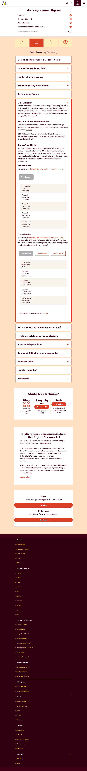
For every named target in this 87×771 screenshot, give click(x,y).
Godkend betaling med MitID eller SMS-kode (39, 59)
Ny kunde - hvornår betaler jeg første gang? (39, 327)
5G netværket (20, 744)
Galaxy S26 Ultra (21, 652)
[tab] (43, 540)
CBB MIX (18, 763)
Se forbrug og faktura (28, 94)
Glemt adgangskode (22, 691)
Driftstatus (19, 735)
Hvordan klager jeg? (27, 370)
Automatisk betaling (22, 676)
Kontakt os (19, 748)
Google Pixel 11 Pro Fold (23, 638)
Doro (17, 614)
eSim (17, 591)
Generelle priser (26, 361)
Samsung (19, 600)
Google (18, 605)
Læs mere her (25, 477)
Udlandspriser (25, 102)
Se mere (29, 130)
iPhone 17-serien (21, 701)
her (47, 313)
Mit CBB (18, 715)
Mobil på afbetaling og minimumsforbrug (38, 335)
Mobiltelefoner (20, 544)
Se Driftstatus (43, 520)
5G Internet (19, 563)
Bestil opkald (42, 407)
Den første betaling (22, 671)
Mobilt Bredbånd (21, 553)
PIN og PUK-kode (21, 686)
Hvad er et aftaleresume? (30, 77)
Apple (18, 610)
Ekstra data (23, 378)
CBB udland (19, 759)
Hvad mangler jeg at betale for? (33, 85)
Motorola (19, 578)
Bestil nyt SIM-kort (21, 706)
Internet (18, 558)
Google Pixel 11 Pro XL (22, 634)
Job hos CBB (20, 730)
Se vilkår (43, 505)
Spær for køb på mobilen (30, 344)
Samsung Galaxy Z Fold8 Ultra (25, 647)
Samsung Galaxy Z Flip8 (23, 643)
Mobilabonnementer (22, 549)
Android (18, 587)
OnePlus (18, 573)
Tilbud (18, 582)
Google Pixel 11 (20, 629)
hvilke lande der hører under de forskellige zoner (45, 169)
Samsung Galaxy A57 (22, 657)
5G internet (19, 720)
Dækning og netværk (22, 739)
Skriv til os (59, 404)
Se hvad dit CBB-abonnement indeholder (38, 353)
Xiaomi (18, 596)
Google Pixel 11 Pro (21, 624)
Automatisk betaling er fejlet (32, 68)
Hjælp (18, 710)
